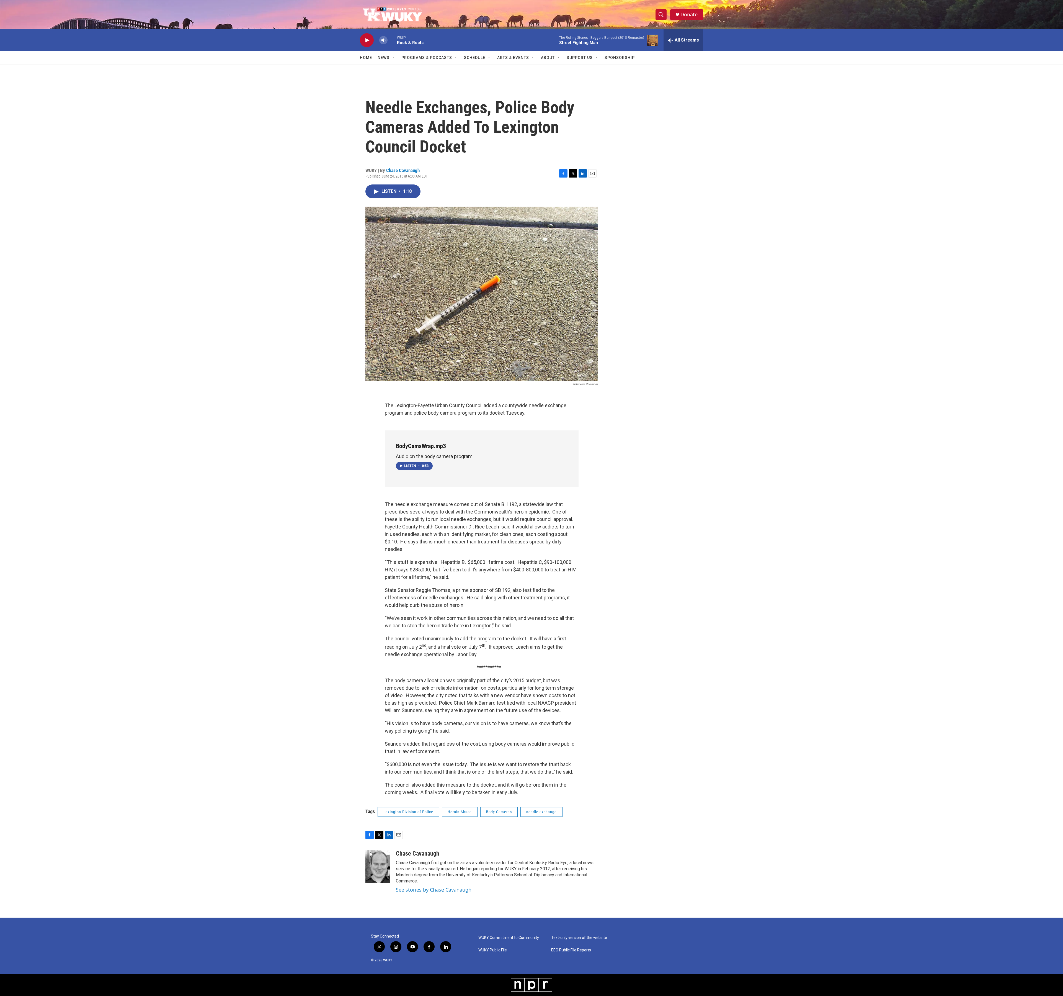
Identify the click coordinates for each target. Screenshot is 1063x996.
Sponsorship (620, 57)
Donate (689, 14)
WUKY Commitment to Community (508, 938)
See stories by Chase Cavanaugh (433, 889)
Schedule (474, 57)
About (548, 57)
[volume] (383, 40)
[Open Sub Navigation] (393, 57)
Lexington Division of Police (408, 812)
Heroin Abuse (460, 812)
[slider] (392, 40)
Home (366, 57)
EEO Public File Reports (571, 950)
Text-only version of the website (579, 938)
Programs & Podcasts (426, 57)
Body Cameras (499, 812)
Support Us (580, 57)
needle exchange (541, 812)
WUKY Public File (492, 950)
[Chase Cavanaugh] (377, 866)
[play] (366, 40)
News (383, 57)
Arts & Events (513, 57)
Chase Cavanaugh (403, 170)
